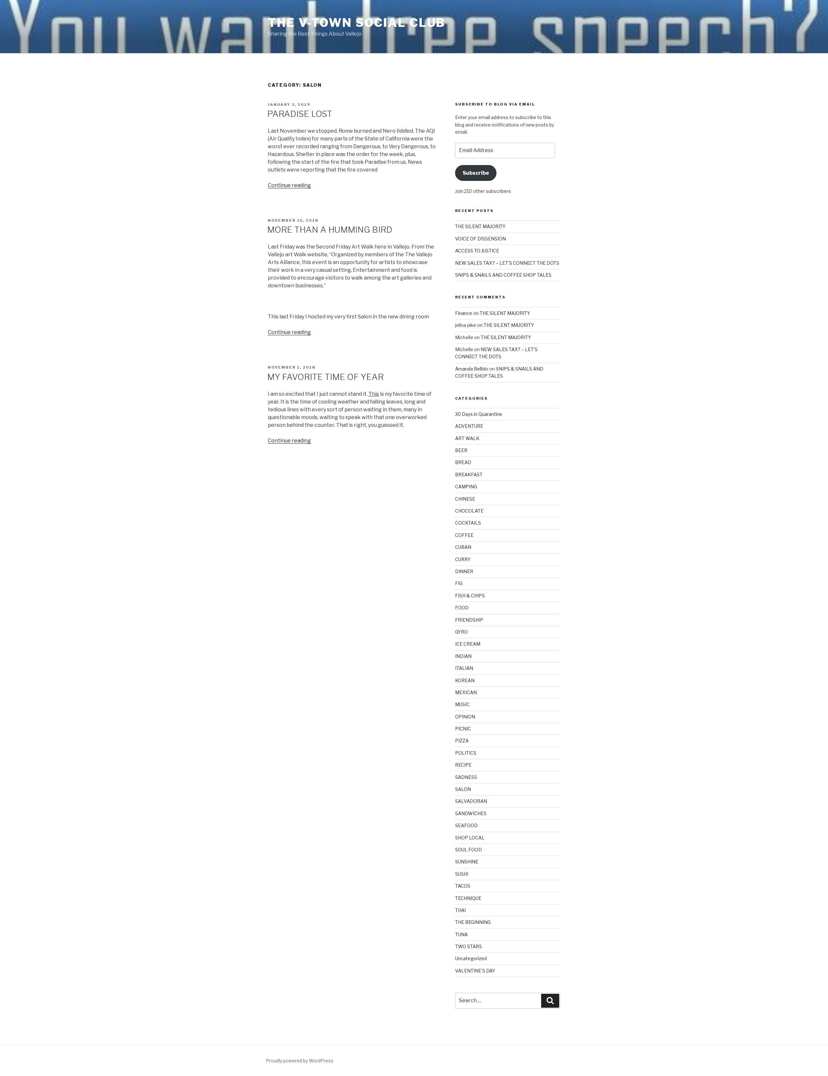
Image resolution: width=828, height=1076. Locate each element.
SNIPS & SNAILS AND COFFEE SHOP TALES (503, 275)
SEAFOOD (466, 825)
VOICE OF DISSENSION (480, 238)
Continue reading (289, 185)
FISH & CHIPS (470, 595)
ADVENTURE (469, 426)
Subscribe (476, 173)
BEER (461, 450)
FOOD (462, 607)
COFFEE (464, 535)
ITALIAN (464, 668)
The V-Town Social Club (356, 23)
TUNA (461, 934)
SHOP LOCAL (470, 837)
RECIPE (463, 765)
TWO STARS (468, 946)
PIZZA (462, 740)
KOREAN (464, 680)
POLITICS (465, 753)
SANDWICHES (470, 813)
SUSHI (461, 874)
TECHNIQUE (468, 898)
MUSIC (462, 704)
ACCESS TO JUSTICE (477, 250)
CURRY (463, 559)
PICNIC (463, 728)
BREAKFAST (469, 474)
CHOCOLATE (469, 511)
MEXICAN (466, 692)
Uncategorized (471, 958)
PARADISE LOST (299, 114)
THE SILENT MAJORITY (480, 226)
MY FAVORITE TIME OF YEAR (325, 377)
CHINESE (465, 499)
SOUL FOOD (468, 849)
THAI (460, 910)
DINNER (464, 571)
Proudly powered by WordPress (299, 1060)
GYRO (461, 632)
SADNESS (466, 777)
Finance (463, 313)
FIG (459, 583)
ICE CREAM (467, 644)
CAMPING (466, 486)
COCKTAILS (468, 523)
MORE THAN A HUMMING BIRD (329, 230)
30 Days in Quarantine (478, 414)
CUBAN (463, 547)
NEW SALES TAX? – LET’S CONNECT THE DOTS (507, 263)
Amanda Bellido (471, 369)
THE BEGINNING (473, 922)
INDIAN (463, 656)
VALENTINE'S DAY (475, 970)
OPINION (465, 716)
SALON (463, 789)
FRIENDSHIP (469, 620)
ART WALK (467, 438)
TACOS (462, 886)
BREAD (463, 462)
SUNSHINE (466, 861)
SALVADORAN (471, 801)
